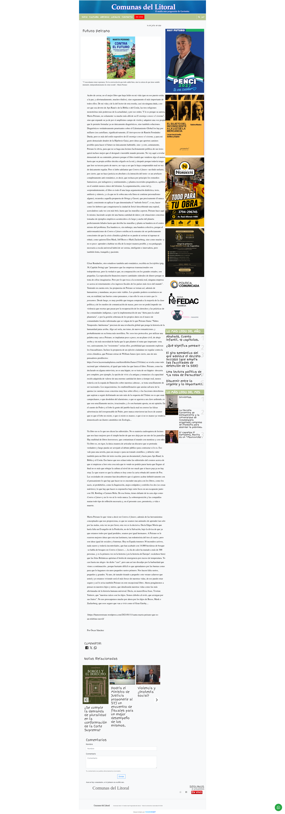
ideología (146, 22)
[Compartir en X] (91, 648)
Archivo (104, 17)
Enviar (121, 776)
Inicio (85, 17)
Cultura (94, 17)
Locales (115, 17)
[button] (199, 17)
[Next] (156, 699)
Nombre (89, 744)
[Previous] (86, 699)
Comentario (91, 754)
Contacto (127, 17)
